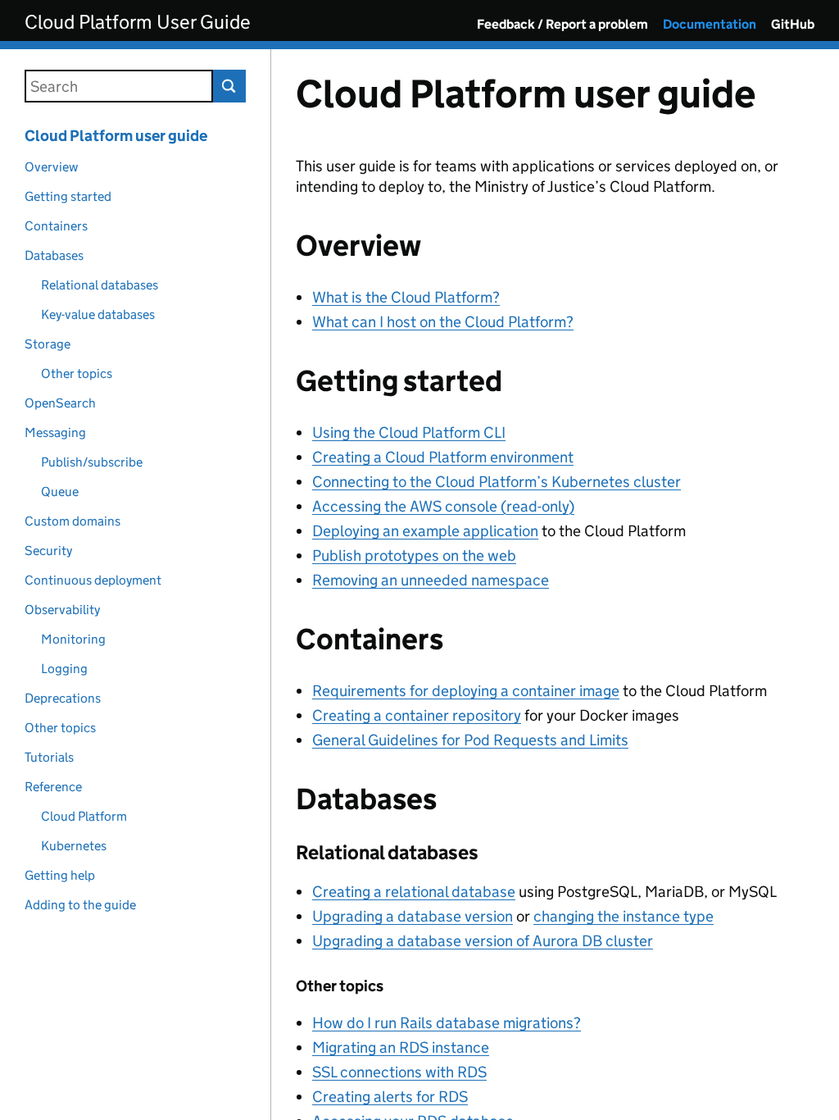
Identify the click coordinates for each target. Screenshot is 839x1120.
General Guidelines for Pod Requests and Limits (470, 740)
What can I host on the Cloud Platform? (443, 321)
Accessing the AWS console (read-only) (443, 506)
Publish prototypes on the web (414, 555)
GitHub (792, 24)
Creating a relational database (413, 891)
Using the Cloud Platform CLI (409, 432)
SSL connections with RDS (399, 1072)
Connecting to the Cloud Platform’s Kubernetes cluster (496, 481)
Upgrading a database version (412, 916)
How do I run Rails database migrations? (446, 1022)
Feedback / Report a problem (562, 24)
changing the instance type (623, 916)
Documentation (709, 24)
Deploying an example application (425, 530)
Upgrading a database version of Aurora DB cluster (482, 940)
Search (229, 86)
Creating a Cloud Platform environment (443, 457)
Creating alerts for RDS (390, 1096)
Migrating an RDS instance (400, 1047)
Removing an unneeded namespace (430, 580)
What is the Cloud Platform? (406, 297)
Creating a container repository (416, 715)
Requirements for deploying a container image (465, 690)
